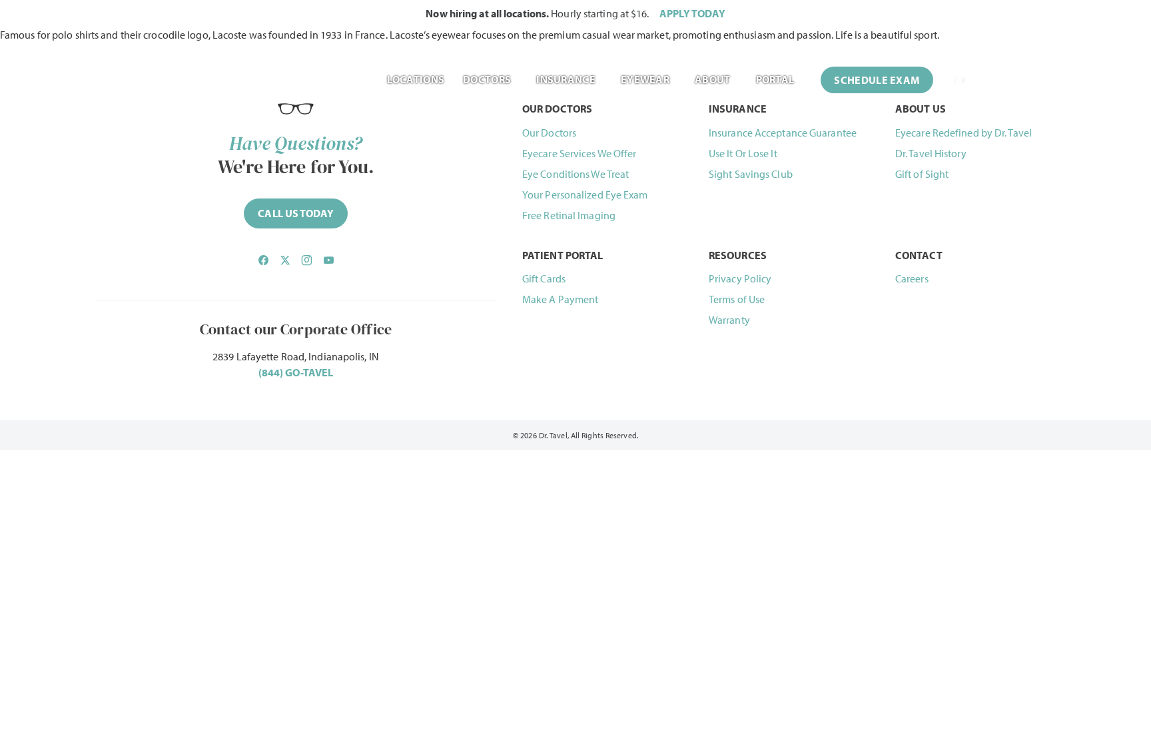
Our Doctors (549, 132)
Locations (415, 79)
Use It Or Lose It (743, 153)
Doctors (487, 79)
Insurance (565, 79)
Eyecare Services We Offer (579, 153)
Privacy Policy (740, 278)
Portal (775, 79)
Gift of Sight (922, 174)
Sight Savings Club (751, 174)
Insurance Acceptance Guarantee (783, 132)
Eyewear (645, 79)
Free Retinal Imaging (568, 215)
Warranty (729, 319)
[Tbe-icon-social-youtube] (328, 260)
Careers (912, 278)
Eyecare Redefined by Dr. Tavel (963, 132)
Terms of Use (737, 299)
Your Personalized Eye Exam (585, 194)
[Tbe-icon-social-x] (285, 260)
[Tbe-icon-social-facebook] (263, 260)
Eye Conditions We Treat (575, 174)
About (713, 79)
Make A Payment (560, 299)
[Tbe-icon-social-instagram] (306, 260)
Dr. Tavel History (930, 153)
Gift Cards (544, 278)
